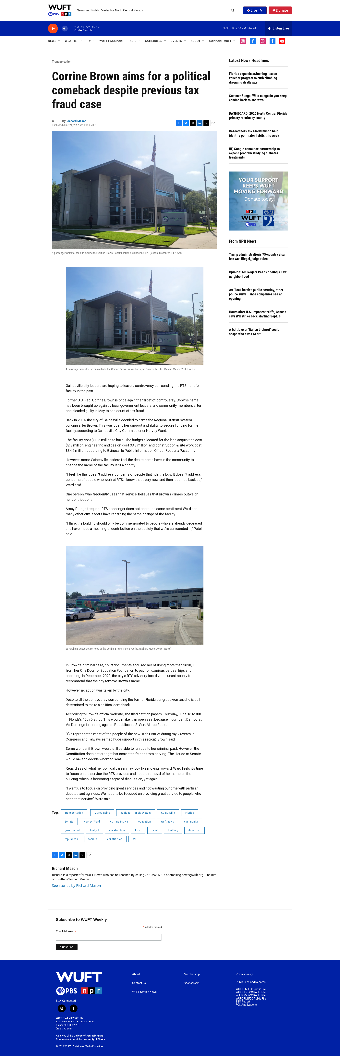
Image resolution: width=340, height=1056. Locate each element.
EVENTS (176, 40)
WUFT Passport (111, 40)
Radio (132, 40)
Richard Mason (76, 121)
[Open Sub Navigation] (59, 40)
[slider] (71, 28)
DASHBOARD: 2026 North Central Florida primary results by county (258, 115)
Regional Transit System (135, 812)
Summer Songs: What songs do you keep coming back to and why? (258, 98)
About (136, 974)
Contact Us (139, 983)
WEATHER (72, 40)
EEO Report (243, 1001)
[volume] (64, 28)
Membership (192, 974)
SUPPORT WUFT (220, 40)
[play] (53, 28)
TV (89, 40)
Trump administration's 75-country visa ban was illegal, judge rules (257, 256)
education (144, 821)
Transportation (61, 62)
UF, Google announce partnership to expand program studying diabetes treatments (254, 153)
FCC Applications (246, 1004)
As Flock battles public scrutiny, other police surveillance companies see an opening (256, 294)
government (72, 830)
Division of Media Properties (88, 1046)
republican (71, 839)
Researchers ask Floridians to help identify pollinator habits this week (254, 133)
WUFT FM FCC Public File (251, 989)
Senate (69, 821)
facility (92, 839)
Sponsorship (192, 983)
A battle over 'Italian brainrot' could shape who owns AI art (254, 331)
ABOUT (195, 40)
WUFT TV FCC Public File (251, 992)
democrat (194, 830)
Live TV (256, 10)
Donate (282, 10)
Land (155, 830)
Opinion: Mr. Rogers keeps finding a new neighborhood (257, 274)
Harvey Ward (92, 821)
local (138, 830)
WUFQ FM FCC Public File (251, 998)
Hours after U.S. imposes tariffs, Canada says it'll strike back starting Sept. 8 (257, 314)
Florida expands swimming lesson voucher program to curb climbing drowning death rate (253, 78)
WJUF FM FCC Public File (251, 995)
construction (117, 830)
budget (94, 830)
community (191, 821)
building (173, 830)
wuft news (167, 821)
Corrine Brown (119, 821)
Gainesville (168, 812)
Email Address (66, 931)
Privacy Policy (244, 974)
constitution (114, 839)
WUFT (136, 839)
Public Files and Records (251, 982)
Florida (189, 812)
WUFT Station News (144, 992)
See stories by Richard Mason (76, 885)
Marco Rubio (102, 812)
